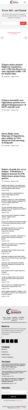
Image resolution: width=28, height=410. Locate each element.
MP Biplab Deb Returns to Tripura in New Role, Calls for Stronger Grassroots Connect (13, 229)
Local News (4, 368)
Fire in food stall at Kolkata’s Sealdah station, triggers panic (13, 216)
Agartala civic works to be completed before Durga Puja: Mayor (13, 244)
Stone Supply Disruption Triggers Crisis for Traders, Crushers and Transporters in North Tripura (14, 292)
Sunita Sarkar (7, 76)
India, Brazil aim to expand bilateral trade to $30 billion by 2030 (13, 193)
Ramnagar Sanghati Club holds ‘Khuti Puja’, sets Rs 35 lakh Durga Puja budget (14, 257)
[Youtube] (16, 341)
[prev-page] (2, 37)
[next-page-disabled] (25, 37)
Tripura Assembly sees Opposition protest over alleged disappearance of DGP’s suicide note (14, 103)
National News (5, 383)
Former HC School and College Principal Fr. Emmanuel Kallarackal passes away (14, 222)
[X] (11, 341)
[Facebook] (3, 341)
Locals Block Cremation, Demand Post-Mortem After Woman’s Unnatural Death (14, 237)
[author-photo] (3, 76)
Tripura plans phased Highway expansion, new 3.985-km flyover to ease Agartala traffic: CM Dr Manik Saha (14, 69)
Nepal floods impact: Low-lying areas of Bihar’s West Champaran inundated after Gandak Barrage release (13, 187)
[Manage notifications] (24, 407)
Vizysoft (18, 407)
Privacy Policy (19, 400)
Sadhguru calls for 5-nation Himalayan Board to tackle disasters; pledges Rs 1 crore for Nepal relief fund (14, 201)
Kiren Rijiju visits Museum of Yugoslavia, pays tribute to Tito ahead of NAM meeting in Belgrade (13, 138)
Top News (4, 376)
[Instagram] (7, 341)
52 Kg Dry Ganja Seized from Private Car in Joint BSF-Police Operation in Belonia (13, 278)
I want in (13, 396)
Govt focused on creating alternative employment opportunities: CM (13, 285)
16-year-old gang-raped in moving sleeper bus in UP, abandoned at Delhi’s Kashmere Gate (14, 209)
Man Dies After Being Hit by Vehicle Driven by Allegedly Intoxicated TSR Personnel (13, 264)
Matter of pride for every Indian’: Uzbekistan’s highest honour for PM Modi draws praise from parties (14, 174)
